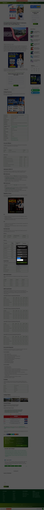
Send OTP (19, 258)
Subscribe (22, 262)
